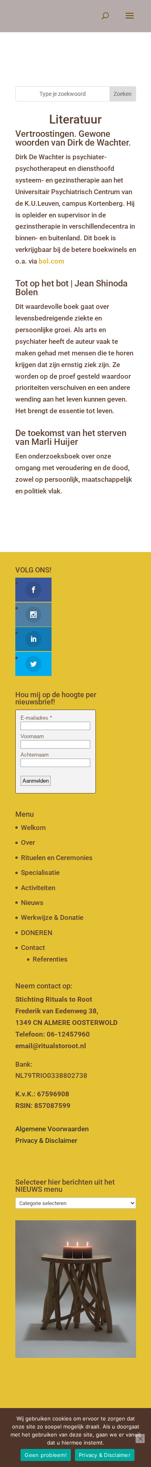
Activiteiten (38, 888)
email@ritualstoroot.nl (50, 1046)
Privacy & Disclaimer (46, 1140)
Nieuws (32, 903)
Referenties (50, 959)
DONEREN (36, 933)
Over (28, 842)
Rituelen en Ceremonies (57, 858)
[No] (140, 1438)
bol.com (51, 261)
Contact (33, 948)
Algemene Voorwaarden (52, 1129)
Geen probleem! (46, 1455)
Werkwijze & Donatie (52, 917)
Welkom (33, 828)
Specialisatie (40, 872)
